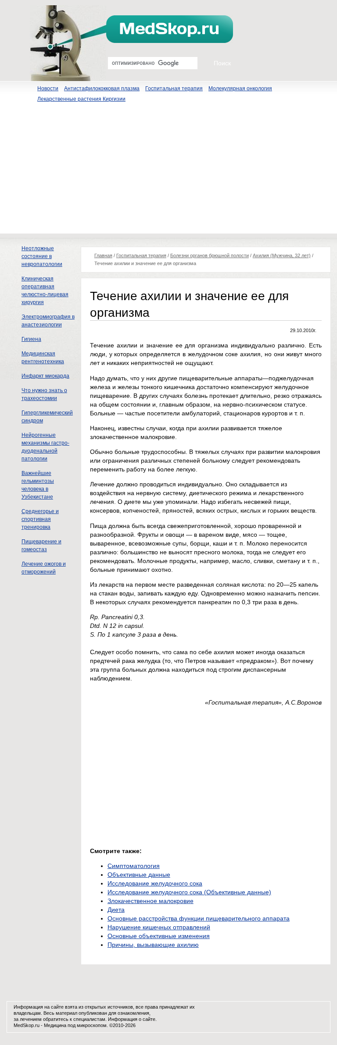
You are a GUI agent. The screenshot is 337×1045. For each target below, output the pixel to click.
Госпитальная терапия (174, 88)
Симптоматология (134, 865)
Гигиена (31, 339)
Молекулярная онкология (240, 88)
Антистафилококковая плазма (102, 88)
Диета (116, 909)
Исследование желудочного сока (155, 883)
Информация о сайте (131, 1019)
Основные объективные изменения (159, 935)
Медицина (55, 1025)
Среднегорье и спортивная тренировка (40, 519)
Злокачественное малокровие (151, 900)
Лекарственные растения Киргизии (81, 99)
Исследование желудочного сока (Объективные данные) (189, 892)
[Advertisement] (168, 172)
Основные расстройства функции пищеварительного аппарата (199, 918)
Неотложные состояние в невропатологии (42, 256)
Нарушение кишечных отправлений (159, 927)
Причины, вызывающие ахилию (153, 944)
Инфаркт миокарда (45, 376)
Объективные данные (139, 874)
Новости (47, 88)
